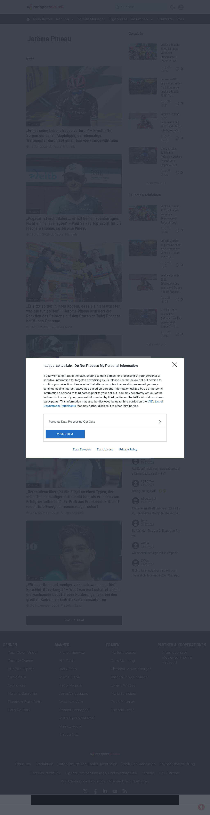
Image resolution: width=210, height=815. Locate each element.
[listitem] (105, 421)
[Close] (176, 366)
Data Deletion (82, 449)
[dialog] (105, 407)
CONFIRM (65, 434)
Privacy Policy (128, 449)
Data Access (105, 449)
